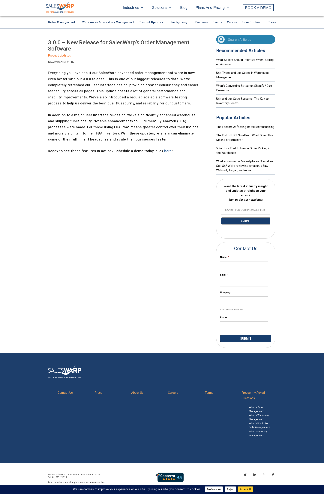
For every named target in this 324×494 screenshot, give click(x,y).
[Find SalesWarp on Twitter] (245, 475)
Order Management (61, 22)
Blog (184, 7)
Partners (201, 22)
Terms (209, 392)
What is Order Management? (256, 409)
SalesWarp (62, 482)
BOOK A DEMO (258, 8)
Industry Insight (179, 22)
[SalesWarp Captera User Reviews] (169, 477)
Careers (173, 392)
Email (224, 274)
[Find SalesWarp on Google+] (264, 475)
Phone (223, 317)
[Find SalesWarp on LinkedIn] (254, 475)
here (168, 151)
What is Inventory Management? (258, 433)
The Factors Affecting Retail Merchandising (245, 127)
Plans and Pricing (210, 7)
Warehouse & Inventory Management (108, 22)
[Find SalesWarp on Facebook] (273, 475)
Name (224, 257)
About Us (137, 392)
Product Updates (151, 22)
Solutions (159, 7)
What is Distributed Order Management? (259, 425)
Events (217, 22)
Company (225, 292)
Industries (131, 7)
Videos (232, 22)
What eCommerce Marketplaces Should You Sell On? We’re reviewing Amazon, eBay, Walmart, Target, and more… (245, 165)
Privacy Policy (97, 482)
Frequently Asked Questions (253, 395)
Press (272, 22)
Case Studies (251, 22)
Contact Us (65, 392)
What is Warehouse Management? (259, 417)
